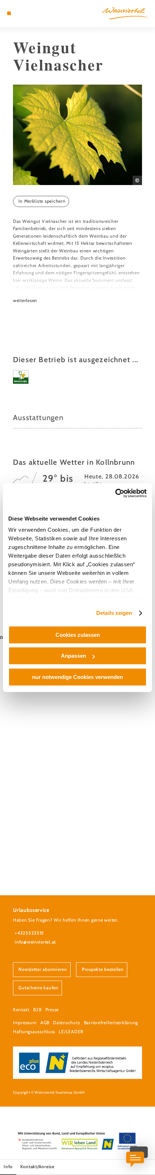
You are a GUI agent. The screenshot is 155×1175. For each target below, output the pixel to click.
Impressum (25, 1022)
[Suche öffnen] (31, 13)
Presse (52, 1009)
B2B (37, 1009)
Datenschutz (66, 1022)
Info (8, 1166)
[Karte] (20, 13)
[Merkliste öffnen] (26, 13)
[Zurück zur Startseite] (125, 13)
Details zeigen (114, 613)
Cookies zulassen (78, 635)
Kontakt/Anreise (37, 1166)
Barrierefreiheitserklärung (111, 1022)
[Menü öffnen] (9, 13)
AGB (44, 1022)
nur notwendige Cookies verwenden (77, 677)
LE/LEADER (71, 1031)
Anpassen (73, 656)
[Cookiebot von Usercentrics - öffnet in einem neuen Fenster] (115, 493)
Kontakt (21, 1009)
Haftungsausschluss (34, 1031)
